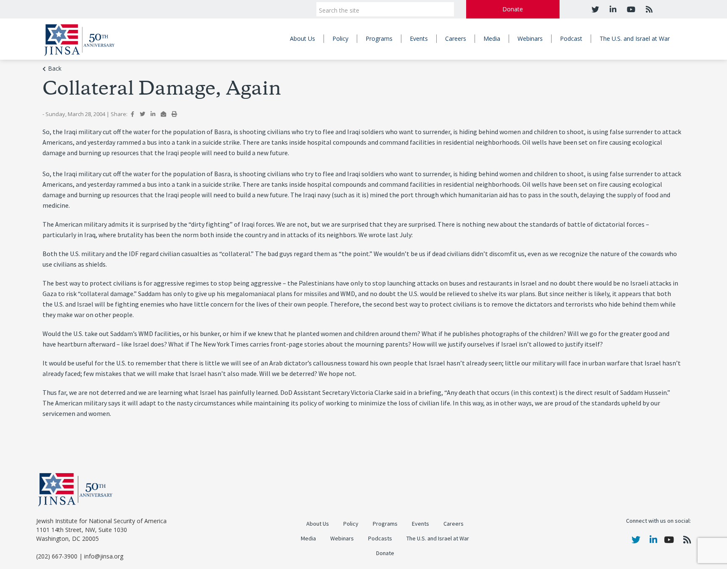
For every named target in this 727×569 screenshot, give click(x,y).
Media (491, 38)
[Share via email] (163, 114)
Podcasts (380, 539)
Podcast (571, 38)
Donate (512, 9)
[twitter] (595, 9)
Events (419, 38)
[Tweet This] (142, 114)
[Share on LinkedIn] (153, 114)
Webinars (530, 38)
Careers (455, 38)
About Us (302, 38)
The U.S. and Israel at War (635, 38)
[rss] (648, 9)
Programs (379, 38)
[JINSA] (79, 38)
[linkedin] (612, 9)
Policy (340, 38)
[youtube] (630, 9)
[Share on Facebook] (132, 114)
